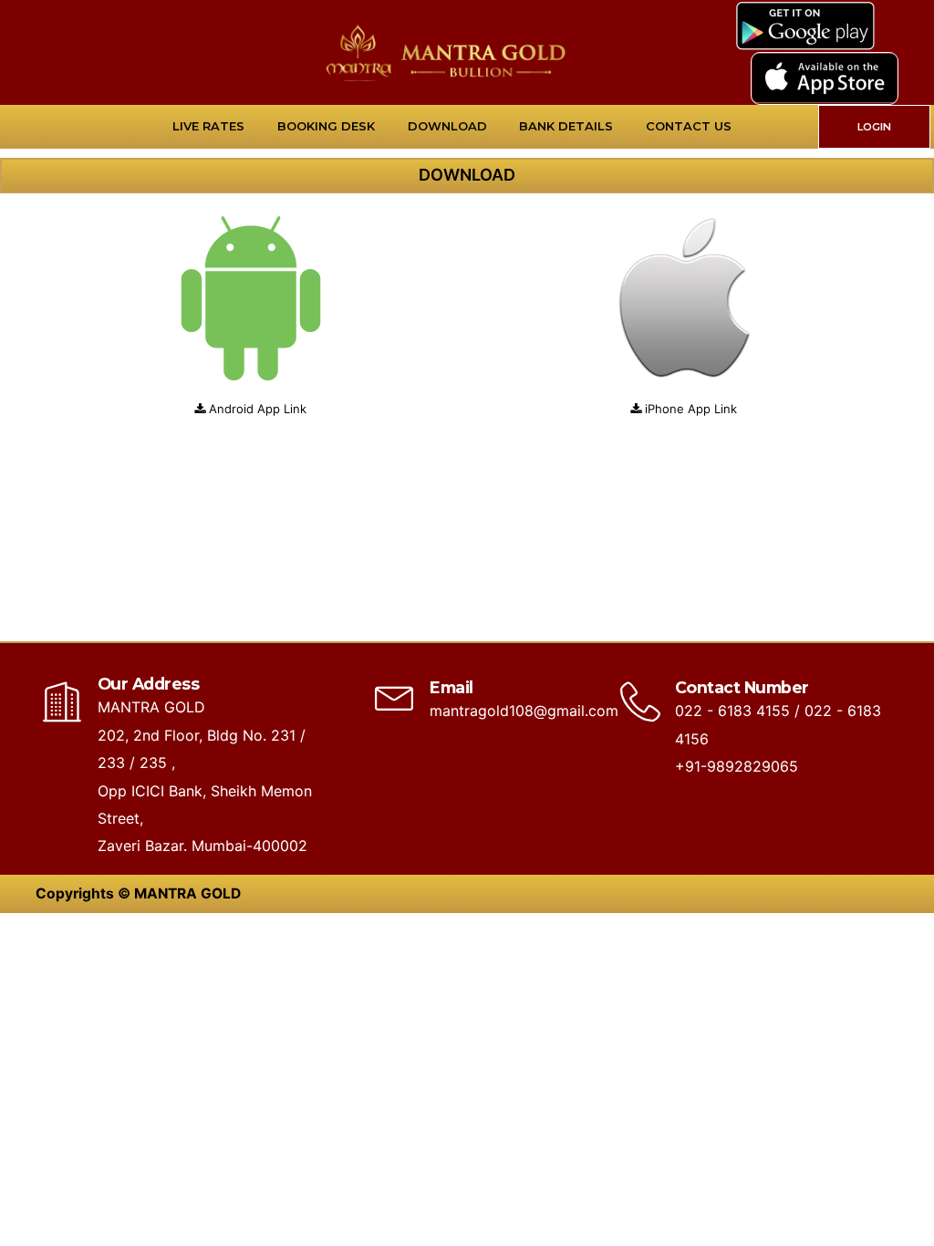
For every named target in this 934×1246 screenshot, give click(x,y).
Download (447, 126)
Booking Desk (326, 126)
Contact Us (689, 126)
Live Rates (208, 126)
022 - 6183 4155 (732, 710)
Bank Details (566, 126)
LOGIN (874, 126)
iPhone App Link (691, 408)
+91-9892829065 (736, 766)
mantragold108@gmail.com (524, 710)
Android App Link (257, 408)
